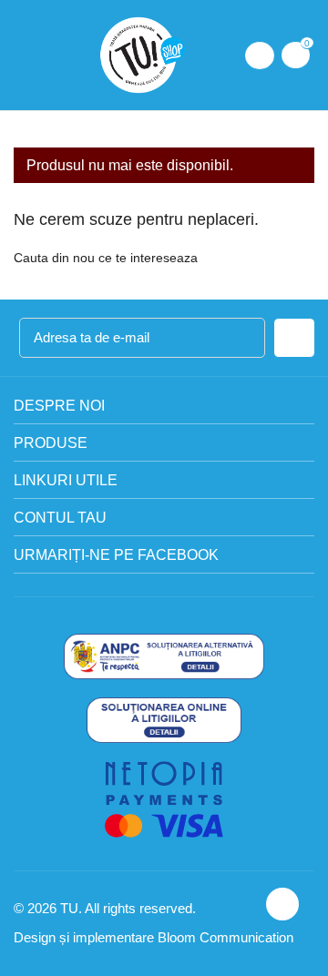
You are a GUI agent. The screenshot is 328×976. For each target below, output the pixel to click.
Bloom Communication (225, 937)
